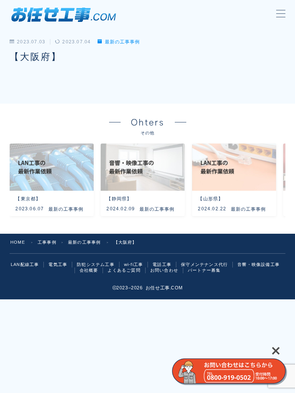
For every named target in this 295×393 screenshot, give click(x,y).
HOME (17, 242)
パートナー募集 (204, 270)
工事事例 (47, 242)
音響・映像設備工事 (258, 264)
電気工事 (57, 264)
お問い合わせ (164, 270)
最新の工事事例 (122, 42)
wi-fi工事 (133, 264)
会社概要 (89, 270)
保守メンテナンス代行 (204, 264)
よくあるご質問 (124, 270)
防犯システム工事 (95, 264)
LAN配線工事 (25, 264)
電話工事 (161, 264)
